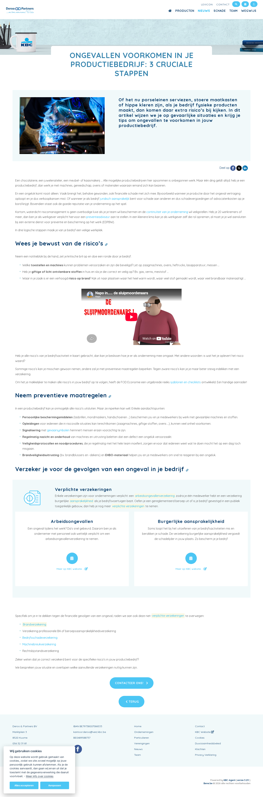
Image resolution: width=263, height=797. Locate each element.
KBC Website (203, 732)
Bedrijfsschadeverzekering (39, 637)
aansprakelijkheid (81, 501)
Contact (223, 4)
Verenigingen (142, 743)
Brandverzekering (34, 624)
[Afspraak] (245, 4)
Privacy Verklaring (205, 754)
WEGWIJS (248, 11)
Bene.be (208, 783)
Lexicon (207, 4)
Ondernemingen (143, 732)
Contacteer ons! (129, 683)
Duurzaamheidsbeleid (208, 743)
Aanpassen (54, 785)
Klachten (200, 749)
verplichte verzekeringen (128, 506)
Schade (220, 11)
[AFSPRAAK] (72, 558)
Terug (133, 701)
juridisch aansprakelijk (114, 198)
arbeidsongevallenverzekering (155, 496)
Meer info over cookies (39, 776)
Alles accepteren (24, 785)
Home (137, 726)
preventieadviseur (98, 217)
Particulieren (141, 737)
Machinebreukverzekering (39, 644)
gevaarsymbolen (58, 430)
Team (233, 11)
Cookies (199, 737)
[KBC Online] (253, 4)
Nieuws (204, 11)
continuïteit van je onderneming (167, 212)
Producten (184, 11)
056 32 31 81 (20, 743)
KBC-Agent (229, 780)
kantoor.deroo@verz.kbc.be (89, 732)
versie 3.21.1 (243, 780)
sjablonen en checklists (185, 382)
